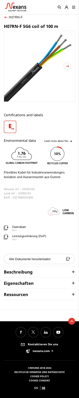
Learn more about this (56, 141)
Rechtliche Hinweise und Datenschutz (39, 372)
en (36, 388)
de (43, 388)
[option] (13, 127)
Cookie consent (39, 380)
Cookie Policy (39, 376)
